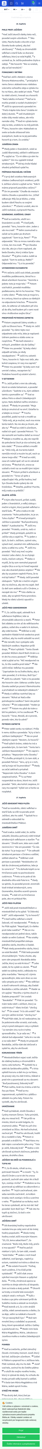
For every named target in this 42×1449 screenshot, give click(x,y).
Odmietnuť (21, 1437)
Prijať (21, 1430)
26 (22, 9)
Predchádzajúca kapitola (21, 17)
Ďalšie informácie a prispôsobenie (21, 1444)
